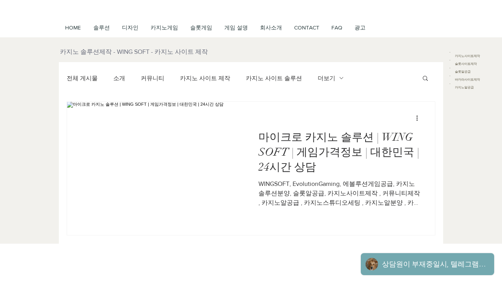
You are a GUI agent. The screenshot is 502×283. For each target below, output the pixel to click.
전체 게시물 (82, 78)
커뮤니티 (152, 78)
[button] (236, 27)
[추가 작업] (419, 118)
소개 (119, 78)
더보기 (326, 78)
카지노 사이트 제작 (205, 78)
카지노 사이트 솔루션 (274, 78)
